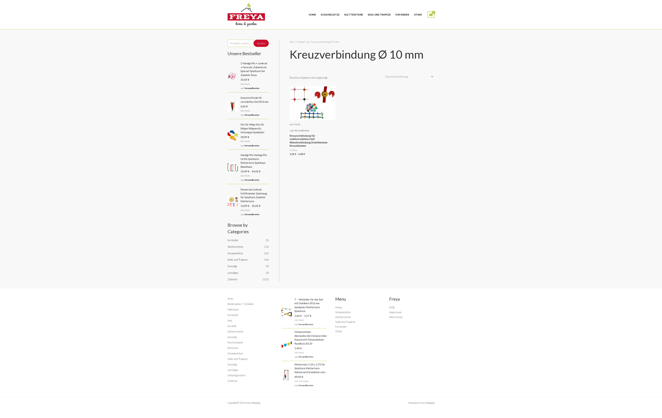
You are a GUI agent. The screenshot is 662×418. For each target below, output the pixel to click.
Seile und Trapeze (379, 14)
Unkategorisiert (236, 375)
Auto (230, 298)
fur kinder (233, 240)
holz (230, 320)
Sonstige (232, 266)
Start (292, 41)
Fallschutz (233, 309)
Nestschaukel (235, 342)
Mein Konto (396, 317)
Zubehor (233, 279)
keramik (232, 326)
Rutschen (233, 347)
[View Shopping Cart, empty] (431, 14)
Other (418, 14)
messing (232, 337)
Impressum (395, 312)
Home (312, 14)
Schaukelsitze (330, 14)
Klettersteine (353, 14)
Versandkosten (251, 88)
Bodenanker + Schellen (241, 303)
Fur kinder (402, 14)
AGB (391, 307)
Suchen (261, 43)
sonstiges (233, 272)
